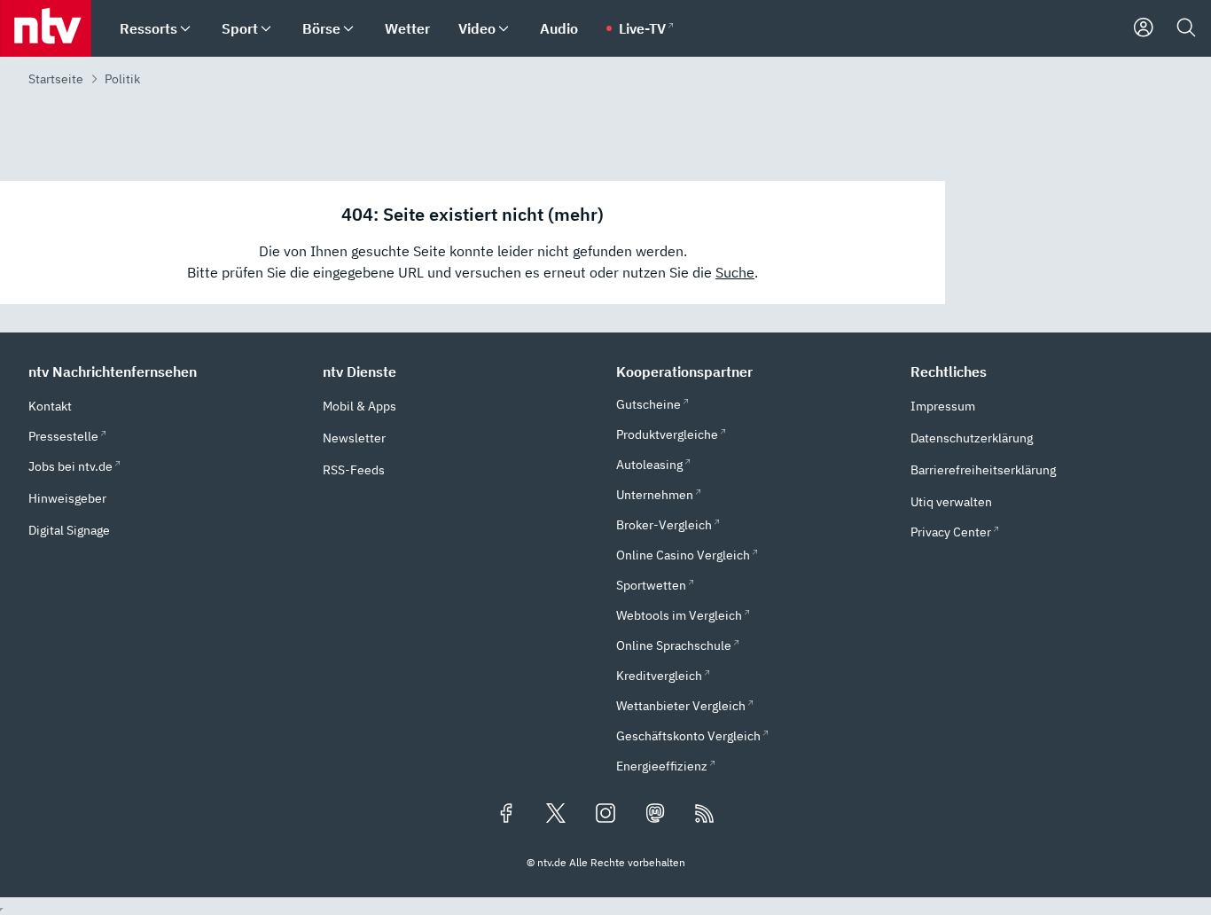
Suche (734, 272)
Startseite (55, 79)
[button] (164, 371)
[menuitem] (185, 29)
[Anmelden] (1143, 28)
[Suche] (1186, 28)
